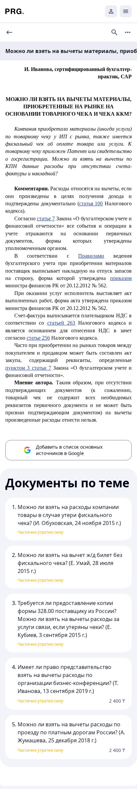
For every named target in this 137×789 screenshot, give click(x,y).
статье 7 (46, 218)
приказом (121, 278)
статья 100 (91, 203)
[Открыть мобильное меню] (126, 11)
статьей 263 (61, 323)
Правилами (91, 256)
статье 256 (38, 338)
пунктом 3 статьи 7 (28, 368)
